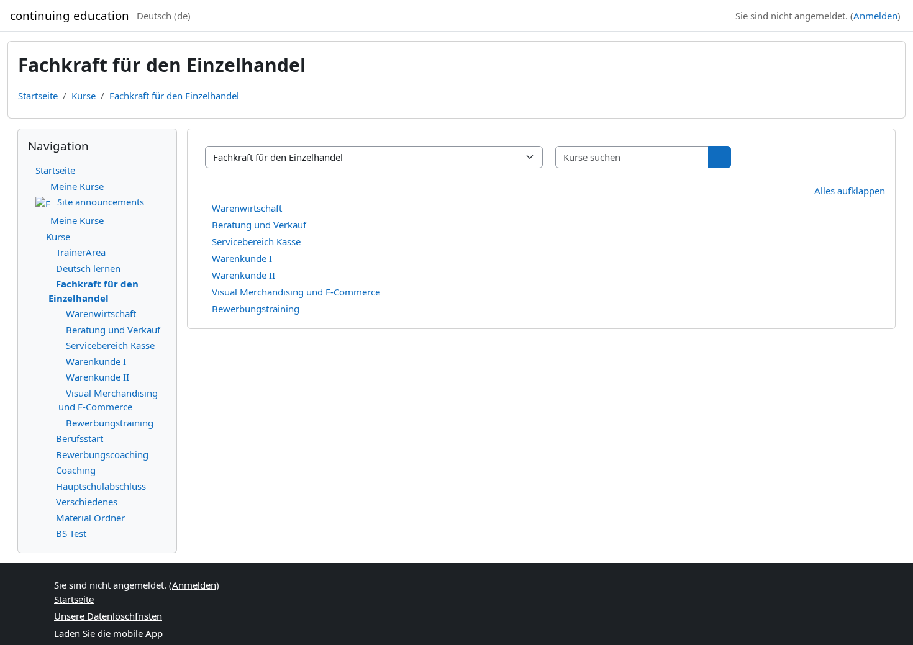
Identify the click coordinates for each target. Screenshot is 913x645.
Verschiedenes (86, 501)
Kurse (83, 95)
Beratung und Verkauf (259, 225)
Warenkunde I (242, 258)
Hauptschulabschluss (101, 486)
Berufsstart (79, 438)
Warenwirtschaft (247, 208)
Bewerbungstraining (255, 308)
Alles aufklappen (849, 190)
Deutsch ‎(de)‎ (164, 15)
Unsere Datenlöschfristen (108, 616)
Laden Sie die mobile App (108, 633)
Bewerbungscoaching (102, 454)
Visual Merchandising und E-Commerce (296, 292)
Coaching (76, 470)
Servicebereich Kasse (256, 241)
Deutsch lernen (88, 268)
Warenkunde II (243, 275)
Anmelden (875, 15)
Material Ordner (90, 518)
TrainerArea (81, 252)
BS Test (71, 533)
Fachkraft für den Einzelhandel (174, 95)
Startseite (38, 95)
